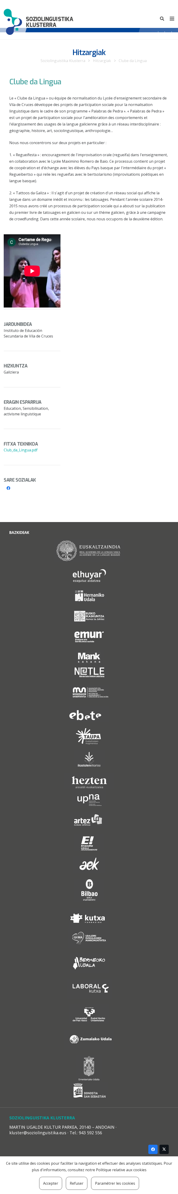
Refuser (76, 1183)
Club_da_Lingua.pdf (21, 450)
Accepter (50, 1183)
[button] (162, 19)
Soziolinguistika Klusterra (63, 60)
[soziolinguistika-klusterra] (38, 18)
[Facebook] (8, 488)
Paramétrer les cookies (115, 1183)
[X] (164, 1149)
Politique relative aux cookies (121, 1169)
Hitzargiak (102, 60)
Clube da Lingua (133, 60)
